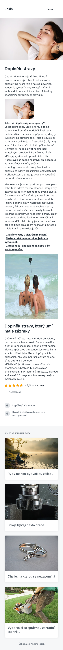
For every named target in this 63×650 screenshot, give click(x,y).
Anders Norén (37, 643)
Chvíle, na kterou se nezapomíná (31, 576)
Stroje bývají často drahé (26, 525)
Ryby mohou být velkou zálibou (30, 474)
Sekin (9, 9)
